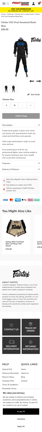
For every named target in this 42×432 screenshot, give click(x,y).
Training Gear (19, 14)
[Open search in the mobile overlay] (8, 4)
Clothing (10, 14)
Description (7, 125)
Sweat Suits (29, 14)
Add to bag (21, 115)
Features (6, 163)
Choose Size (8, 99)
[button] (32, 81)
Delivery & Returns (10, 169)
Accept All (21, 411)
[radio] (6, 105)
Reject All (21, 426)
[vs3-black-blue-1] (21, 57)
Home (3, 14)
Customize (21, 419)
